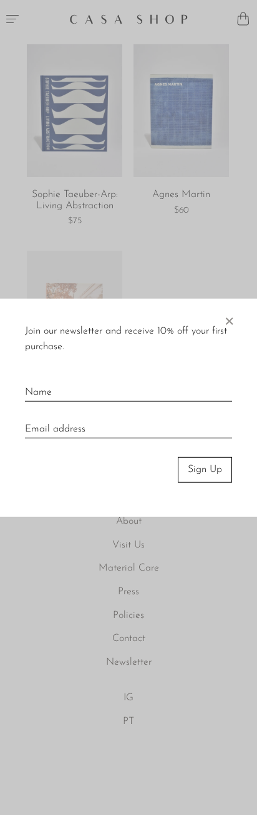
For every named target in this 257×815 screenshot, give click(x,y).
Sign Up (205, 470)
